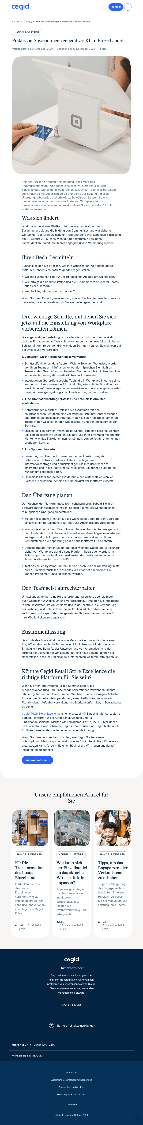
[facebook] (88, 1012)
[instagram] (71, 1012)
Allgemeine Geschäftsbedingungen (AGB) (71, 1080)
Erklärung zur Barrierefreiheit (71, 1094)
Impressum (71, 1072)
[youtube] (63, 1012)
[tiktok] (79, 1012)
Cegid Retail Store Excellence (41, 713)
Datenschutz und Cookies (71, 1087)
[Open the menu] (127, 7)
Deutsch (72, 1104)
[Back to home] (20, 6)
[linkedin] (54, 1012)
